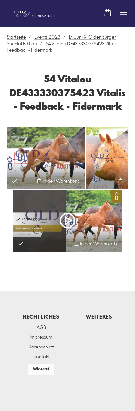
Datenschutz (41, 347)
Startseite (16, 37)
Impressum (41, 337)
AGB (41, 327)
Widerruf (41, 369)
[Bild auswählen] (14, 180)
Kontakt (41, 357)
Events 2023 (47, 37)
